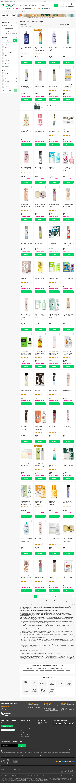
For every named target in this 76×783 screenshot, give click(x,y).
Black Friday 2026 (25, 736)
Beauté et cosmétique (13, 11)
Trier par (62, 24)
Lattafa (64, 668)
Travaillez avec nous (26, 727)
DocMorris (5, 11)
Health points (24, 733)
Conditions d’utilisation (69, 769)
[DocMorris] (9, 5)
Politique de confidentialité (69, 768)
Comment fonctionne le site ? (29, 725)
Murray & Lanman (43, 672)
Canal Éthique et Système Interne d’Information (64, 772)
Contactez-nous (7, 726)
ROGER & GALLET (37, 668)
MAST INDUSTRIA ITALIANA (28, 670)
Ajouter (26, 62)
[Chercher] (56, 5)
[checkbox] (9, 44)
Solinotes (44, 668)
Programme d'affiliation (27, 729)
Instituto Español (52, 672)
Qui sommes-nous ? (26, 723)
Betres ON (68, 670)
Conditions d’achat (70, 770)
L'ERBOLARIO (59, 668)
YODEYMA (42, 670)
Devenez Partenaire (26, 731)
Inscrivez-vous (22, 745)
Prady (37, 670)
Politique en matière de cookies (68, 771)
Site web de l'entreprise (27, 734)
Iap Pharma (29, 668)
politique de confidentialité (13, 751)
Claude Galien (48, 670)
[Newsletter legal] (2, 751)
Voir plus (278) (5, 66)
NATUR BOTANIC (51, 668)
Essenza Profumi (60, 670)
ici (40, 755)
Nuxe (54, 670)
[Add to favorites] (31, 29)
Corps (20, 11)
